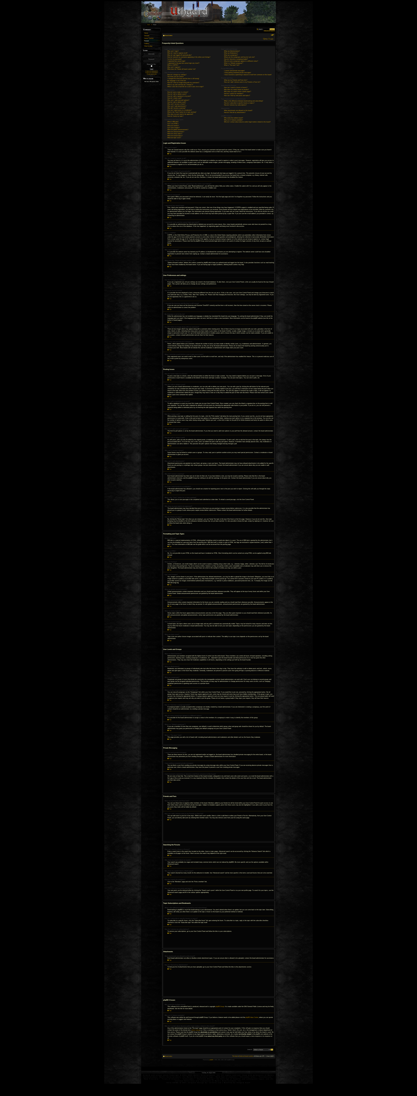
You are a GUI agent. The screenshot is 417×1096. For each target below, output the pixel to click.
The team (235, 1056)
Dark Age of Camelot (226, 1077)
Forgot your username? (151, 72)
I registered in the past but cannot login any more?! (183, 63)
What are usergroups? (231, 55)
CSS (184, 1082)
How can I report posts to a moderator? (179, 110)
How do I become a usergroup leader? (236, 59)
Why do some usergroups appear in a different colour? (241, 61)
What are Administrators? (232, 51)
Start (148, 24)
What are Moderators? (231, 53)
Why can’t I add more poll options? (178, 100)
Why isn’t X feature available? (233, 120)
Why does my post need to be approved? (180, 114)
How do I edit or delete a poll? (176, 102)
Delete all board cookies (246, 1056)
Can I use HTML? (172, 123)
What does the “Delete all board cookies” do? (181, 69)
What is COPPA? (172, 65)
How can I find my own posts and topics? (237, 95)
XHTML (176, 1082)
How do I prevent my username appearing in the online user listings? (188, 57)
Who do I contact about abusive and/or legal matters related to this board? (247, 122)
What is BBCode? (173, 121)
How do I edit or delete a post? (177, 94)
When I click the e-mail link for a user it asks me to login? (185, 86)
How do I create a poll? (174, 98)
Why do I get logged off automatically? (179, 55)
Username (151, 54)
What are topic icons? (174, 137)
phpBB (211, 1059)
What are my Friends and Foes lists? (235, 80)
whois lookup (196, 1030)
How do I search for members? (233, 93)
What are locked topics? (175, 135)
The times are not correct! (175, 76)
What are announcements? (175, 131)
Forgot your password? (151, 71)
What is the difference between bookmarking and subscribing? (243, 101)
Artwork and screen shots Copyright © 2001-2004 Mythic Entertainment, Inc (181, 1075)
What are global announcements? (177, 129)
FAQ (266, 39)
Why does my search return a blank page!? (237, 91)
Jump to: (249, 1049)
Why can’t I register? (173, 67)
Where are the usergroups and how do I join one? (239, 57)
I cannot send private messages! (234, 70)
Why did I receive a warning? (176, 108)
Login (271, 39)
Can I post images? (173, 127)
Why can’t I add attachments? (176, 106)
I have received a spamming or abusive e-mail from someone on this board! (247, 74)
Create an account (151, 74)
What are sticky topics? (174, 133)
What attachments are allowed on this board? (238, 110)
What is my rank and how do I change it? (180, 84)
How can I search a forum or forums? (235, 87)
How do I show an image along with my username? (183, 82)
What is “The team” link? (231, 65)
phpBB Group (220, 1006)
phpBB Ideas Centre (252, 1017)
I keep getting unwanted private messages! (237, 72)
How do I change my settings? (176, 74)
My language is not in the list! (176, 80)
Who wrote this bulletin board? (233, 118)
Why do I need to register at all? (177, 53)
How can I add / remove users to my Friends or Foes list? (242, 82)
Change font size (272, 35)
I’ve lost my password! (174, 59)
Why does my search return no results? (236, 89)
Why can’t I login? (173, 51)
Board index (168, 35)
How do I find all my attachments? (235, 112)
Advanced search (269, 31)
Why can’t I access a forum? (176, 104)
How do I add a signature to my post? (179, 96)
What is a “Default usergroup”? (233, 63)
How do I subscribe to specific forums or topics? (239, 103)
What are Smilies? (173, 125)
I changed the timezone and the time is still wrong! (183, 78)
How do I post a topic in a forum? (177, 92)
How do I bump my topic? (175, 116)
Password (151, 59)
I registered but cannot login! (176, 61)
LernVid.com (215, 1082)
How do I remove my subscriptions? (235, 105)
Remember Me (151, 64)
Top (170, 153)
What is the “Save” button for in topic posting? (181, 112)
